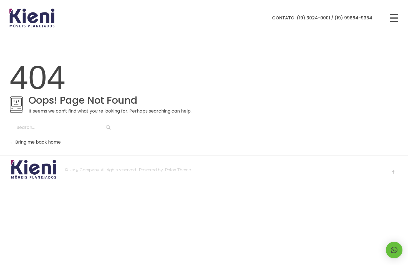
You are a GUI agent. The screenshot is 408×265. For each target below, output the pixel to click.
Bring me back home (37, 142)
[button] (394, 250)
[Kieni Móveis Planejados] (34, 169)
